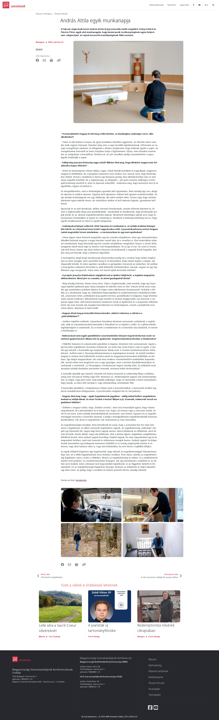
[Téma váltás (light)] (206, 5)
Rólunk (152, 659)
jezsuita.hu (81, 480)
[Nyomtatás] (51, 60)
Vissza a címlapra (44, 13)
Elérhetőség (155, 665)
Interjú (39, 49)
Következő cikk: (159, 576)
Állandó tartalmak (158, 671)
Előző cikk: (52, 576)
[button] (58, 60)
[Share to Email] (44, 60)
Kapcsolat (184, 5)
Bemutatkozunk (156, 5)
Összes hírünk (61, 13)
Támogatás (155, 694)
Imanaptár (154, 689)
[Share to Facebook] (38, 60)
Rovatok (171, 5)
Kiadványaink (156, 677)
